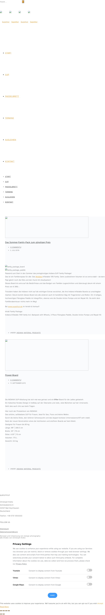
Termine (9, 118)
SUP (7, 74)
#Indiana (39, 277)
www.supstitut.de (15, 306)
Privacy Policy (21, 564)
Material (27, 333)
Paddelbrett (12, 96)
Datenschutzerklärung (9, 532)
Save (52, 595)
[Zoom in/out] (9, 610)
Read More (4, 607)
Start (8, 53)
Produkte (36, 333)
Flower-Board (11, 375)
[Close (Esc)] (1, 610)
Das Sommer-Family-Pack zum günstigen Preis (27, 242)
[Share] (4, 610)
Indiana (19, 333)
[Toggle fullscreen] (6, 610)
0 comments (15, 247)
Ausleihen (10, 140)
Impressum (4, 529)
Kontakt (9, 161)
